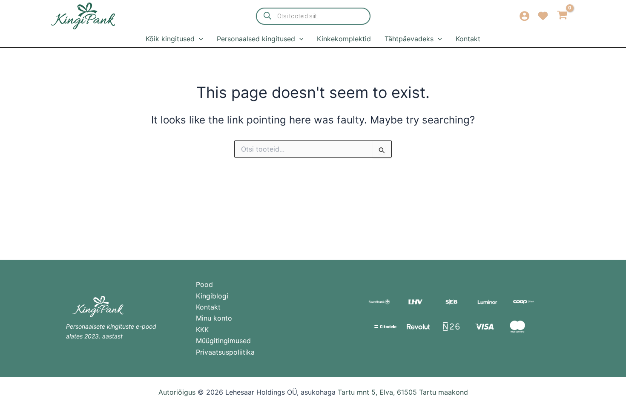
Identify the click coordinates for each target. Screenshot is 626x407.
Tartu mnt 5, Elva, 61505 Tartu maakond (403, 392)
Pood (204, 284)
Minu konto (214, 318)
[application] (199, 38)
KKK (202, 329)
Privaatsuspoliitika (225, 352)
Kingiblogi (212, 296)
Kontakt (208, 307)
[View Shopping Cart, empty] (562, 16)
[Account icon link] (524, 16)
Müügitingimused (223, 340)
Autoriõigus (176, 392)
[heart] (543, 14)
